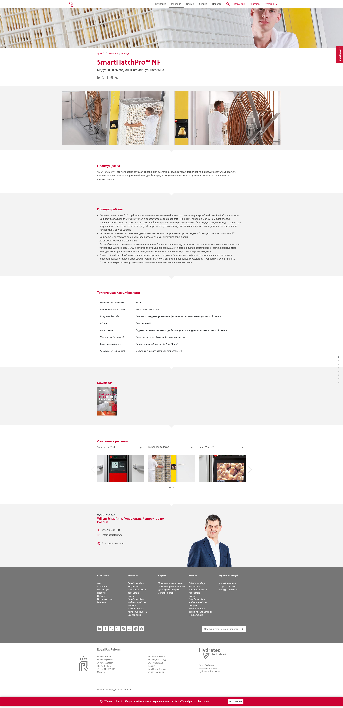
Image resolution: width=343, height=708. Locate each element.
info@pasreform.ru (112, 534)
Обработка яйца (136, 583)
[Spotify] (135, 628)
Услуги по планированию (170, 583)
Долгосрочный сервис (169, 589)
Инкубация (133, 586)
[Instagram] (117, 628)
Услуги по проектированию (171, 586)
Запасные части (166, 592)
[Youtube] (129, 628)
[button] (112, 77)
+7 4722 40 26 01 (111, 530)
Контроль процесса (137, 611)
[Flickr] (141, 628)
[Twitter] (104, 77)
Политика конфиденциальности (112, 689)
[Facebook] (108, 77)
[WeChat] (123, 628)
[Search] (228, 4)
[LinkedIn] (99, 77)
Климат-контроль (136, 608)
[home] (71, 4)
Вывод (131, 596)
